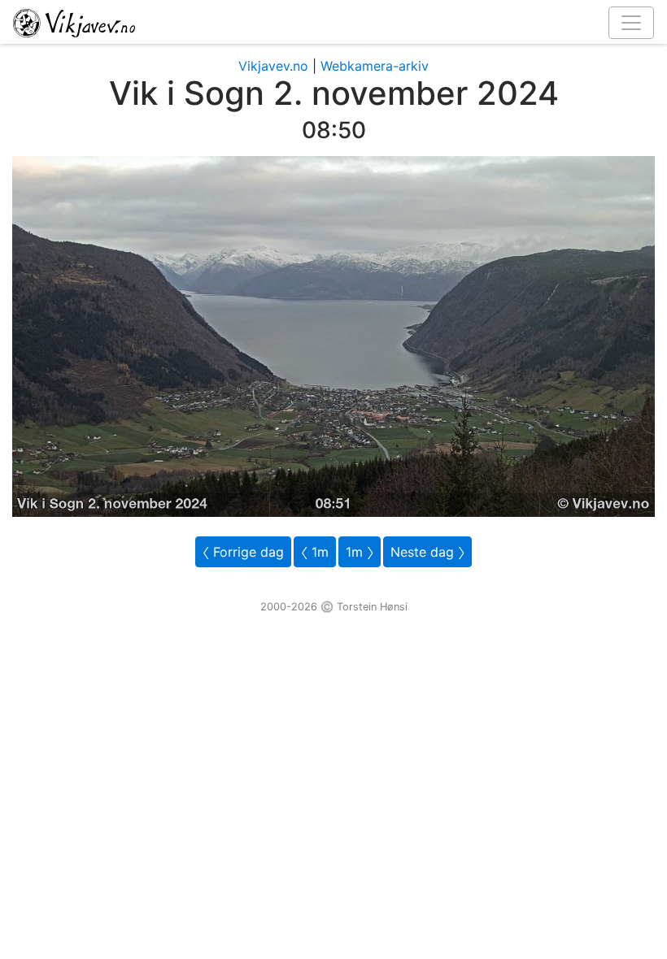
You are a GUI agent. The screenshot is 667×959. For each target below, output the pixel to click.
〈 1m (315, 552)
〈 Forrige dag (243, 552)
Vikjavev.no (273, 66)
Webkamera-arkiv (374, 66)
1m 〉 (359, 552)
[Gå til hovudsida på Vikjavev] (327, 22)
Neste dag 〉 (427, 552)
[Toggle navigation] (631, 23)
